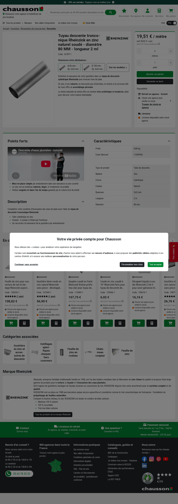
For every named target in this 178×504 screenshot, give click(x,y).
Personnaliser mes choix (132, 264)
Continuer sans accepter (26, 264)
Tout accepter (155, 264)
